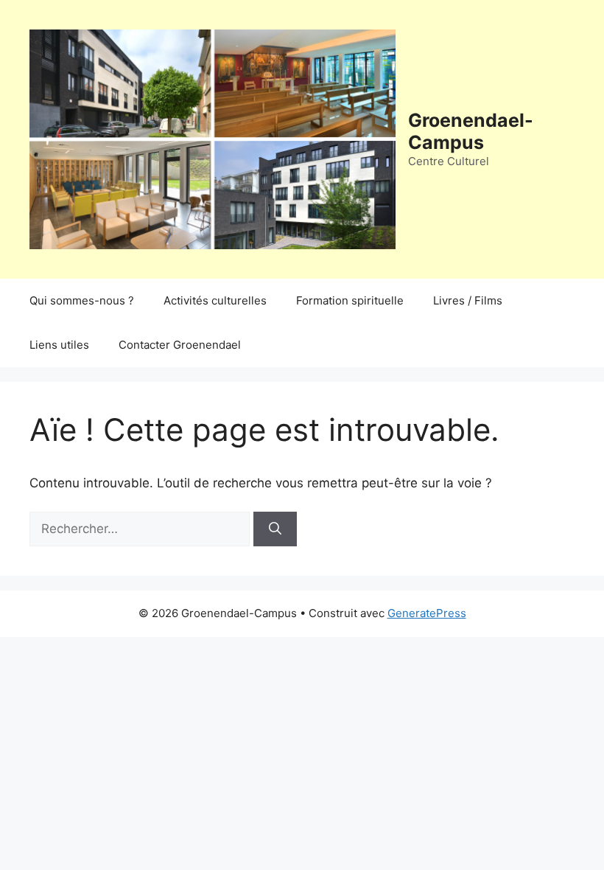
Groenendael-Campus (470, 131)
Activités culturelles (215, 300)
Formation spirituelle (350, 300)
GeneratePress (426, 613)
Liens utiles (59, 345)
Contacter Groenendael (180, 345)
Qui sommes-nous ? (81, 300)
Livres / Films (467, 300)
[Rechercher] (275, 529)
